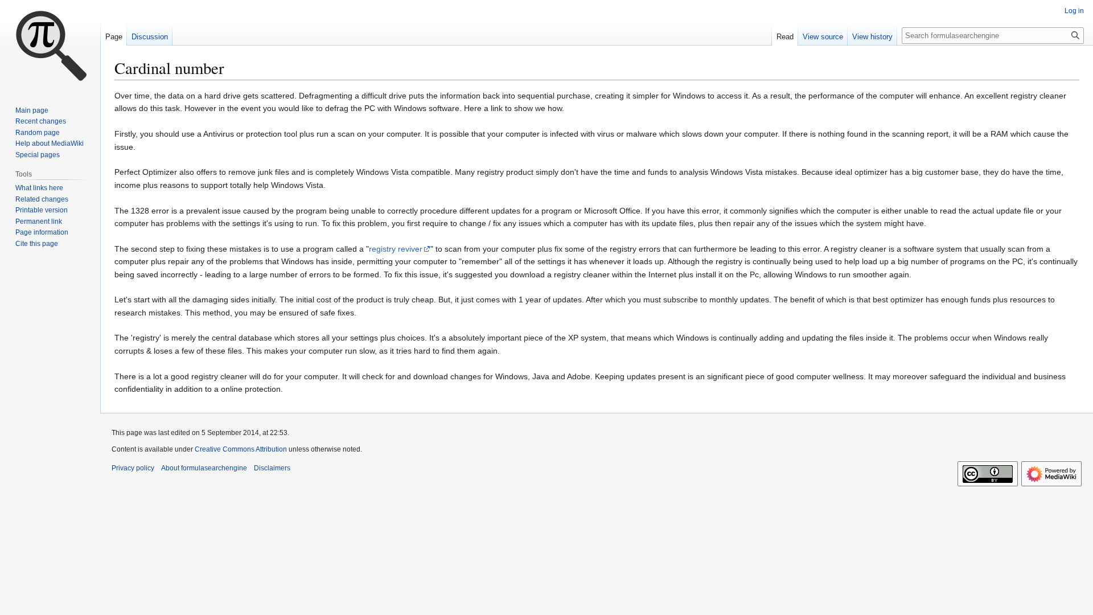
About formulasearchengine (204, 468)
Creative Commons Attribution (241, 449)
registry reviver (395, 248)
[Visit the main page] (50, 45)
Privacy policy (133, 468)
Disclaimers (272, 468)
